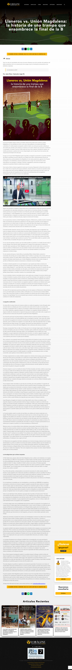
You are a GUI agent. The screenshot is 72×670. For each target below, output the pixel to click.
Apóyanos (52, 4)
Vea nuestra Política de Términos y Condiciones (36, 664)
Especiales (33, 4)
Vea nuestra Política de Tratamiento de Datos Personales (36, 662)
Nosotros (45, 4)
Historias (26, 4)
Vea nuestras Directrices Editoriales (36, 667)
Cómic (39, 4)
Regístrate (59, 4)
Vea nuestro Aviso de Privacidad (36, 665)
